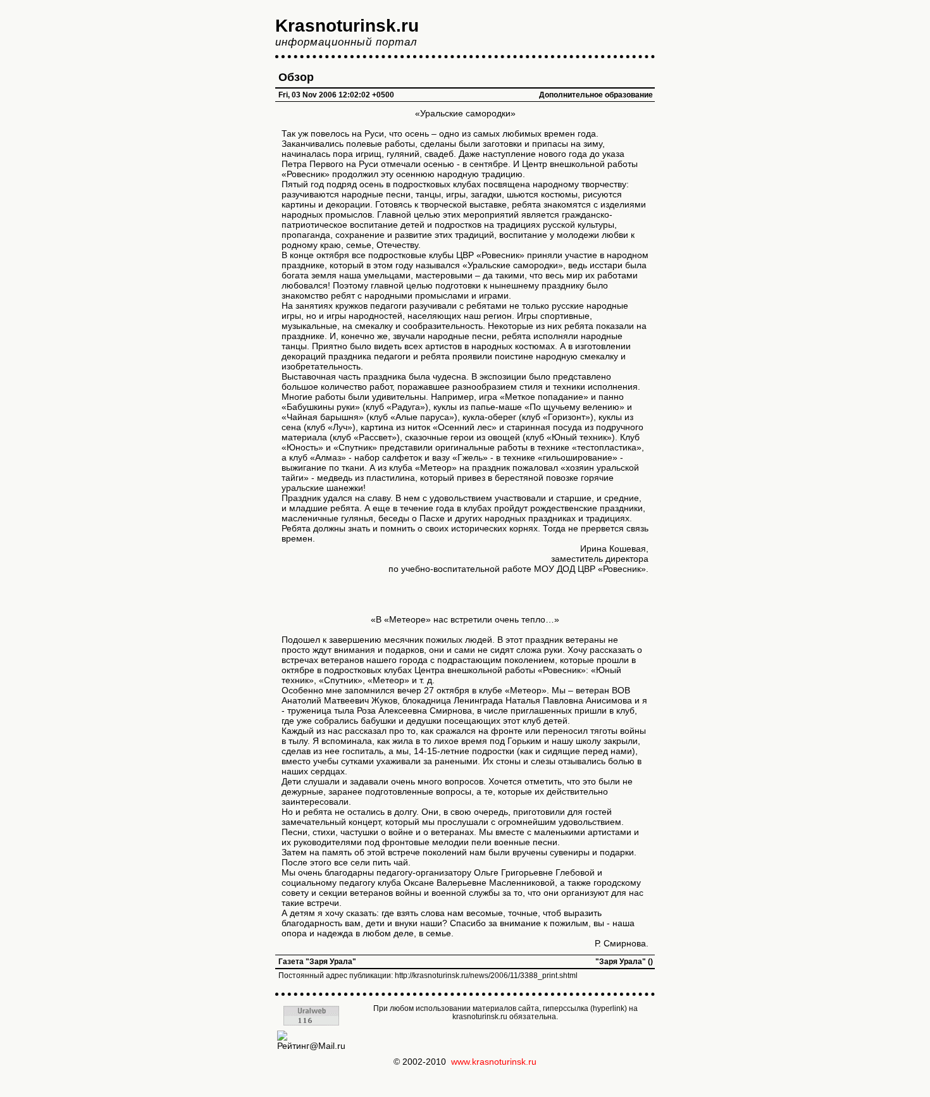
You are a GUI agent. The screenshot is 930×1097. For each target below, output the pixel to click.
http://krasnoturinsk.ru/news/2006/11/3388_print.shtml (486, 975)
